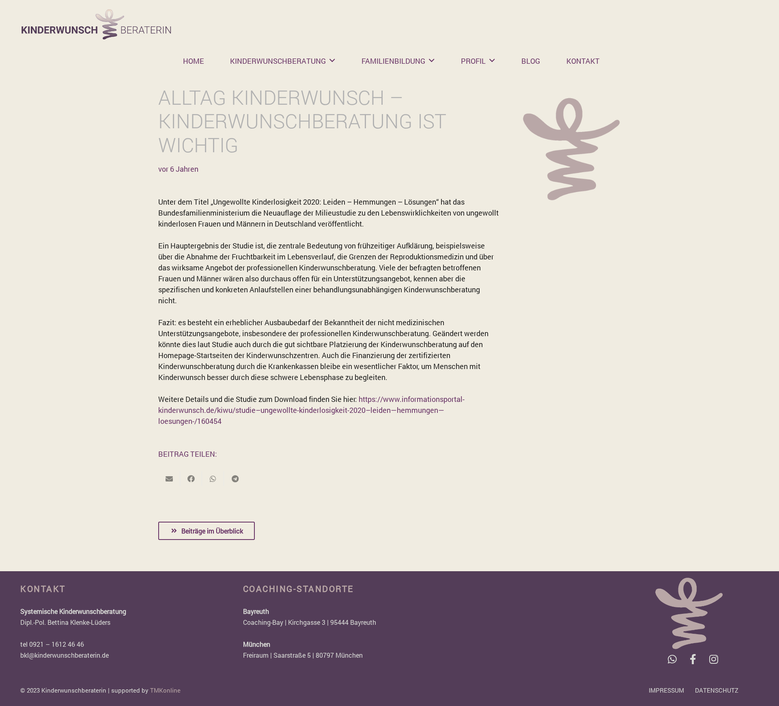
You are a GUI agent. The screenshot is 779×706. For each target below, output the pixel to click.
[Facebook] (693, 659)
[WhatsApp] (672, 659)
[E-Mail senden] (169, 478)
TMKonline (165, 690)
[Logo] (96, 24)
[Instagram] (713, 659)
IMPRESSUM (666, 690)
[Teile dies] (191, 478)
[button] (332, 60)
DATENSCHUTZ (716, 690)
